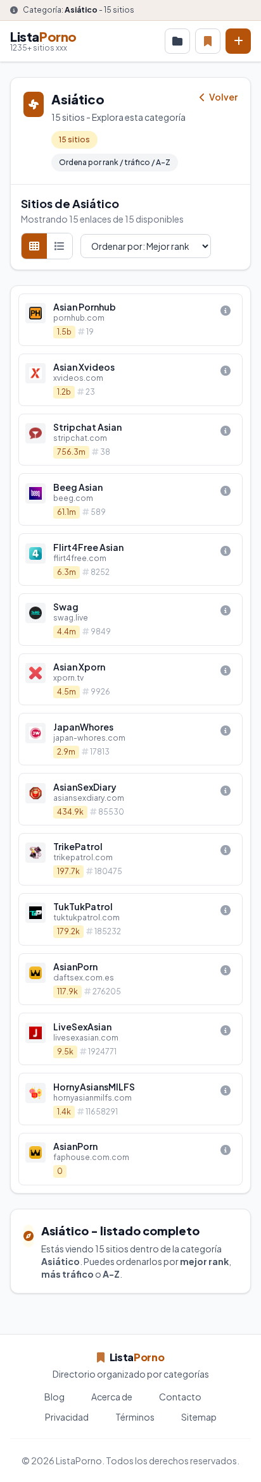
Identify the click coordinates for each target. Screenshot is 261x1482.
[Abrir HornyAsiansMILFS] (130, 1099)
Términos (135, 1417)
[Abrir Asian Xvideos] (130, 379)
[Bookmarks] (207, 41)
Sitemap (199, 1417)
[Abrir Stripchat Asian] (130, 440)
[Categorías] (177, 41)
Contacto (180, 1396)
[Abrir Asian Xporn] (130, 679)
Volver (223, 96)
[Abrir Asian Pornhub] (130, 319)
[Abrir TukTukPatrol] (130, 919)
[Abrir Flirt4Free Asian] (130, 559)
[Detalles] (225, 310)
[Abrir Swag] (130, 619)
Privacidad (67, 1417)
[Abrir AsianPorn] (130, 979)
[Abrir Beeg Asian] (130, 499)
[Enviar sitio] (238, 41)
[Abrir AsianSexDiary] (130, 799)
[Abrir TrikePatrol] (130, 859)
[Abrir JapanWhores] (130, 739)
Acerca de (111, 1396)
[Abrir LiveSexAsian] (130, 1039)
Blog (54, 1396)
